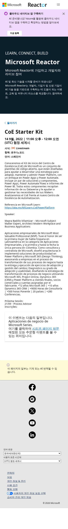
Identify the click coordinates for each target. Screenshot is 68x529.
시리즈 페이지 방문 (45, 328)
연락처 (10, 472)
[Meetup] (32, 401)
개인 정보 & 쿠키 (16, 481)
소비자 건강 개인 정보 (19, 497)
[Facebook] (32, 389)
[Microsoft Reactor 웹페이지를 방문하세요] (37, 4)
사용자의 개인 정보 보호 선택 (30, 493)
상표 (9, 477)
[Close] (63, 13)
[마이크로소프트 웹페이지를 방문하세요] (11, 4)
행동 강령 (12, 489)
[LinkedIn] (32, 437)
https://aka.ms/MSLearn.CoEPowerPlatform (30, 207)
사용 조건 (12, 485)
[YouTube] (32, 425)
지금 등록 (14, 33)
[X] (32, 413)
